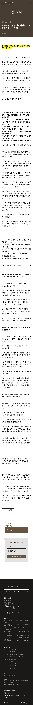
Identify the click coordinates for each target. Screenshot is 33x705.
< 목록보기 (8, 510)
